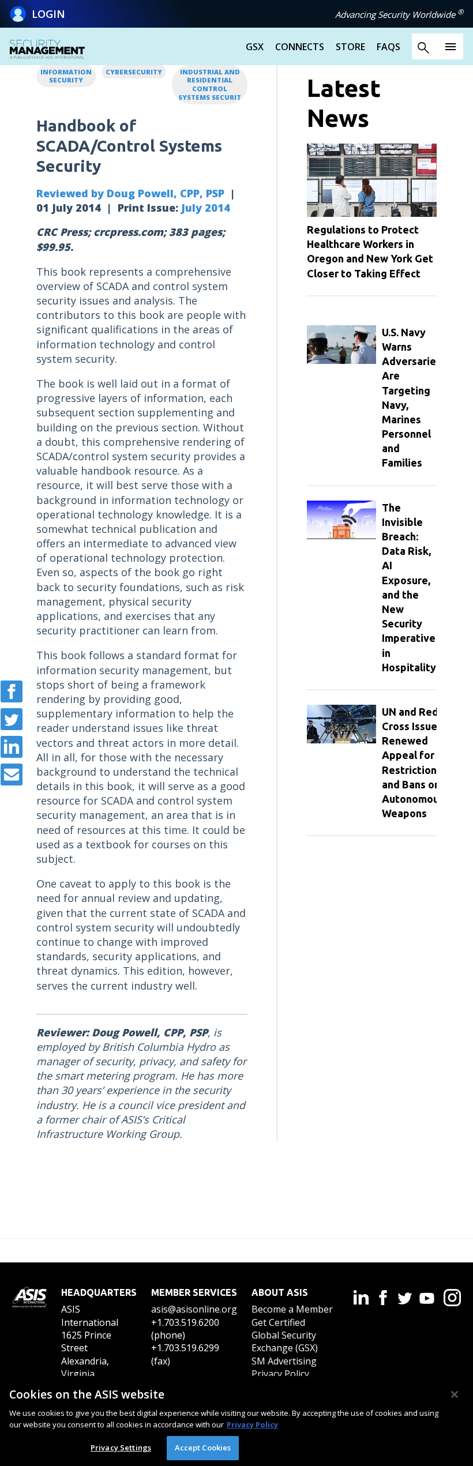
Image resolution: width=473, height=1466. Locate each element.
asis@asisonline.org (194, 1309)
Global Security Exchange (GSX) (284, 1341)
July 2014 (205, 208)
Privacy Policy (280, 1373)
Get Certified (278, 1322)
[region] (236, 1421)
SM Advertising (284, 1361)
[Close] (454, 1394)
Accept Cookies (203, 1447)
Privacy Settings (121, 1447)
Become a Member (292, 1309)
